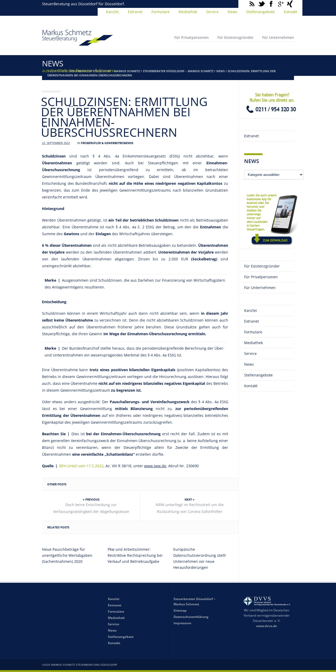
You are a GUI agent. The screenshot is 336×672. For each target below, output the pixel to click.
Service (212, 11)
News (232, 11)
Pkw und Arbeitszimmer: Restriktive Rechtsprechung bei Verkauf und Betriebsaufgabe (135, 555)
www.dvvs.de (266, 626)
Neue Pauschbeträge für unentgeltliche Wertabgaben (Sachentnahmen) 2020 (67, 555)
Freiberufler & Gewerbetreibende (107, 143)
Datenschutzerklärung (191, 617)
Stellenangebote (260, 11)
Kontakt (290, 11)
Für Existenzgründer (235, 37)
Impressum (182, 623)
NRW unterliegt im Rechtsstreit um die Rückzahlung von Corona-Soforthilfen (190, 508)
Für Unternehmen (278, 37)
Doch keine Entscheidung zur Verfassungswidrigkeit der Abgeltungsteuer (91, 508)
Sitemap (180, 610)
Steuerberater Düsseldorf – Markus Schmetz (178, 71)
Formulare (160, 11)
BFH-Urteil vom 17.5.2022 (81, 465)
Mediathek (187, 11)
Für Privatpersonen (191, 37)
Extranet (135, 11)
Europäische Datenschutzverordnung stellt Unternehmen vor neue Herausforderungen (199, 558)
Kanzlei (112, 11)
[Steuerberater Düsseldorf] (77, 43)
